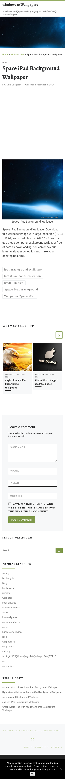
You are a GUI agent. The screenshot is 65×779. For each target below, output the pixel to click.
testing (5, 573)
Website (16, 495)
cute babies (8, 666)
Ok (32, 774)
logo (4, 637)
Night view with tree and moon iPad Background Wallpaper (32, 692)
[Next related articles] (59, 335)
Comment (18, 447)
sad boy (6, 651)
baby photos (8, 646)
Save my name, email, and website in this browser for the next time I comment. (31, 508)
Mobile (14, 54)
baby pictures (9, 602)
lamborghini (8, 578)
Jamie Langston (13, 85)
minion (5, 627)
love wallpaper (9, 617)
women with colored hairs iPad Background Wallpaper (30, 687)
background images (12, 632)
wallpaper (7, 598)
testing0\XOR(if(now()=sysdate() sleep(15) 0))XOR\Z (29, 656)
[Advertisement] (32, 123)
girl (3, 661)
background (8, 588)
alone (5, 612)
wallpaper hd (8, 641)
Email (15, 483)
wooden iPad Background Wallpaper (20, 697)
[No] (61, 769)
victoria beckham (11, 607)
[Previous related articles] (51, 335)
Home (5, 54)
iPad (22, 54)
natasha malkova (11, 622)
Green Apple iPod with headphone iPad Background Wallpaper (28, 709)
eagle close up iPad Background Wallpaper (15, 384)
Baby (4, 583)
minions (6, 593)
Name (14, 471)
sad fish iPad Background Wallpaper (20, 702)
